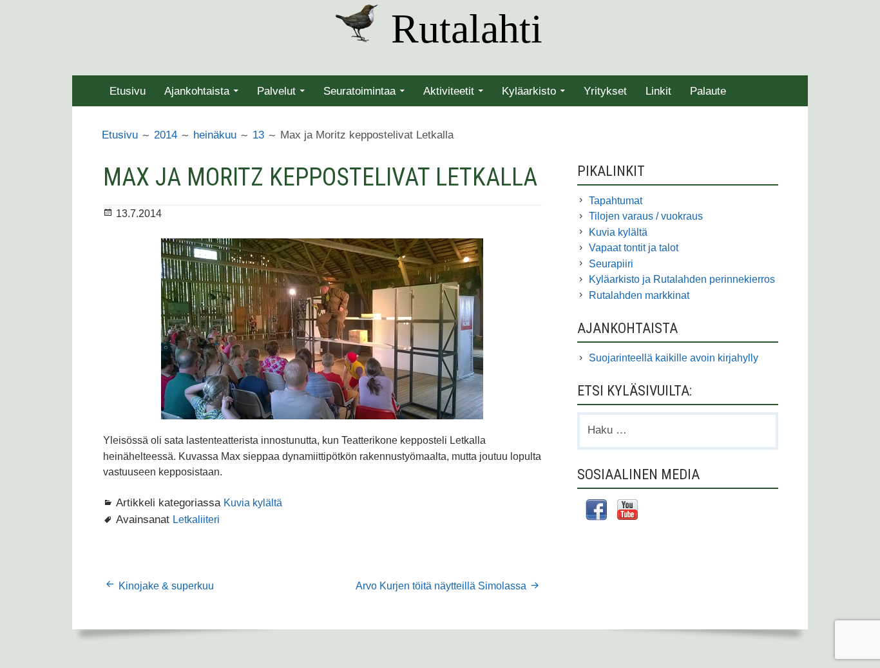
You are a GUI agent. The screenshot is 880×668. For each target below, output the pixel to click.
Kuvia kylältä (253, 502)
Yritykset (605, 91)
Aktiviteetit (448, 91)
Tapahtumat (615, 200)
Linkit (658, 91)
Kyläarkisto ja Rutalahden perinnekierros (682, 279)
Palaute (708, 91)
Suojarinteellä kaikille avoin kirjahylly (673, 357)
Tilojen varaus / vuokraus (646, 216)
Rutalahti (466, 29)
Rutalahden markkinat (639, 295)
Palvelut (276, 91)
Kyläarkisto (529, 91)
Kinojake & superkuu (166, 585)
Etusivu (128, 91)
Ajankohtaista (196, 91)
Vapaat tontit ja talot (633, 247)
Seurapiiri (611, 263)
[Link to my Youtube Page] (627, 511)
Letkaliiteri (196, 519)
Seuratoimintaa (359, 91)
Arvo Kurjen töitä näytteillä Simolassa (441, 585)
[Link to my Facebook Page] (596, 511)
